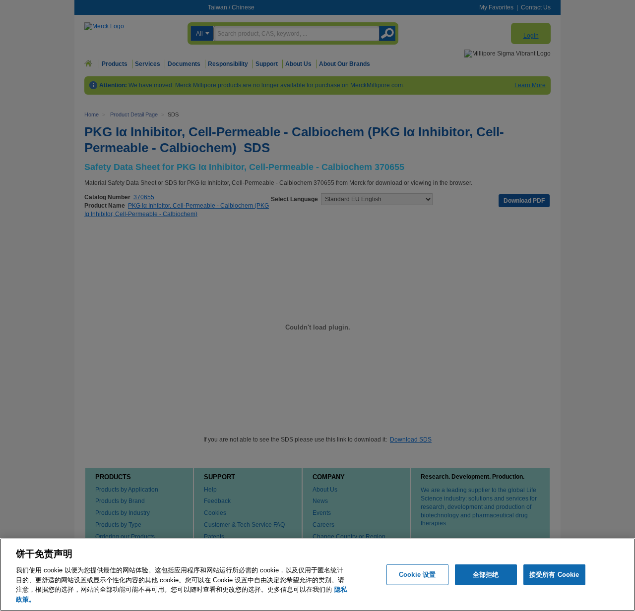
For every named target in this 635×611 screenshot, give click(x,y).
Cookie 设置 (417, 574)
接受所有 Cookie (554, 574)
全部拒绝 (486, 574)
